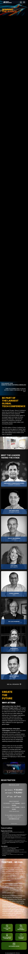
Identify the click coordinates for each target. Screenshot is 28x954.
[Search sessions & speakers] (21, 2)
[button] (24, 2)
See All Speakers (13, 684)
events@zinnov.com (14, 818)
